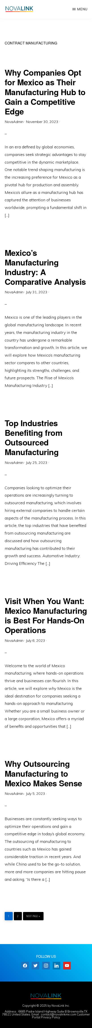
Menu (82, 9)
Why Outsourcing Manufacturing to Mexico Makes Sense (43, 773)
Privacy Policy (50, 1017)
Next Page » (33, 915)
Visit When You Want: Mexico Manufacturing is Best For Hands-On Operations (46, 615)
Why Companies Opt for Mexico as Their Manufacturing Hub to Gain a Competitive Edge (45, 91)
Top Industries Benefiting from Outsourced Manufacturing (34, 437)
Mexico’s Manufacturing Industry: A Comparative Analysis (45, 267)
